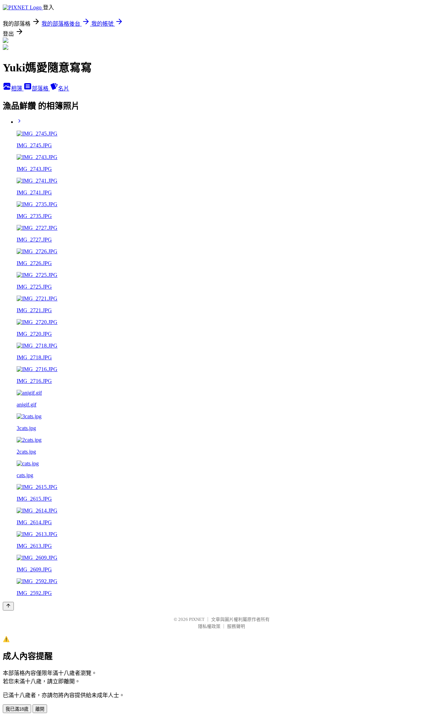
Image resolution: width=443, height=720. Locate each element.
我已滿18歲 (17, 709)
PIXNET (197, 619)
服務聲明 (236, 626)
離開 (39, 709)
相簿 (17, 88)
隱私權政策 (209, 626)
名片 (63, 88)
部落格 (41, 88)
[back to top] (8, 606)
